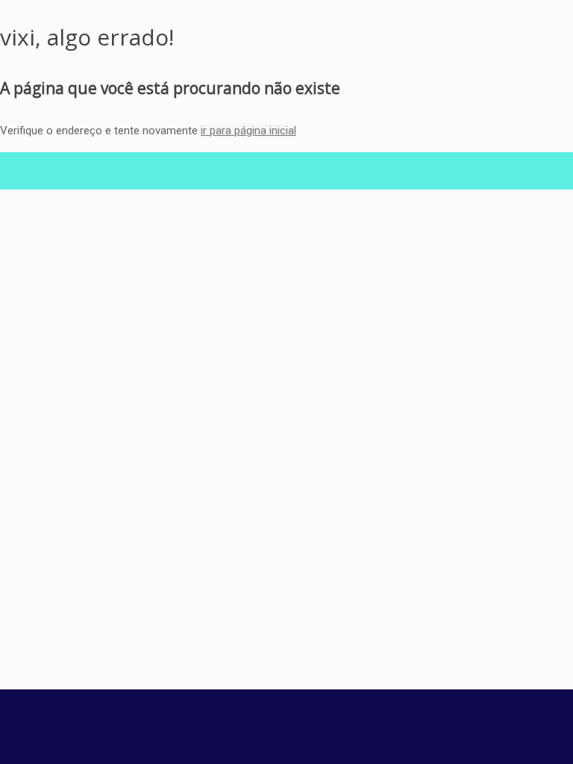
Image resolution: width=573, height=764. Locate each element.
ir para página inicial (248, 130)
